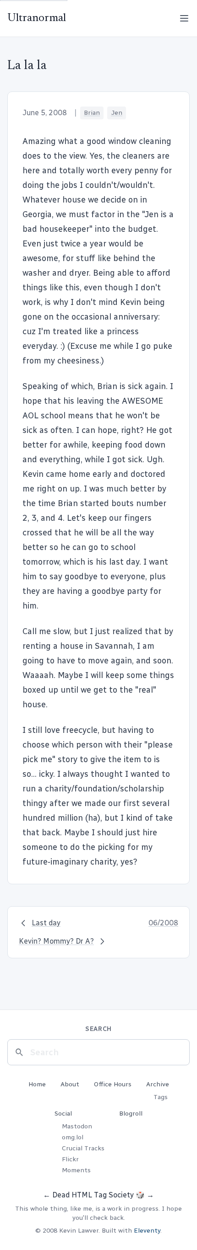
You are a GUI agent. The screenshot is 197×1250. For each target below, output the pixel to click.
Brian (92, 113)
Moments (76, 1170)
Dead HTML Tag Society (93, 1195)
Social (63, 1113)
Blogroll (130, 1113)
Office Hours (112, 1084)
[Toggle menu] (184, 18)
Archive (157, 1084)
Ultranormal (36, 18)
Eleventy (147, 1230)
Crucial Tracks (83, 1148)
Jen (116, 113)
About (69, 1084)
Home (37, 1084)
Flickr (70, 1159)
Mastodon (77, 1126)
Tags (160, 1097)
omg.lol (72, 1137)
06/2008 (163, 923)
